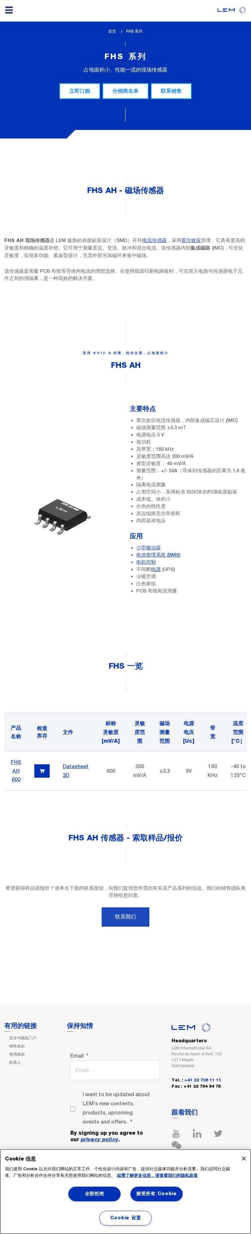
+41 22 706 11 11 (202, 1080)
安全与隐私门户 (23, 1038)
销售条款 (17, 1046)
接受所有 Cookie (156, 1194)
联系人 (15, 1062)
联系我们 (125, 917)
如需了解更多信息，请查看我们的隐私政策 (157, 1176)
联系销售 (171, 91)
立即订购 (79, 91)
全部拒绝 (94, 1194)
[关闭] (244, 1158)
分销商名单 (125, 91)
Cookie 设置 (125, 1218)
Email (77, 1056)
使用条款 (17, 1054)
